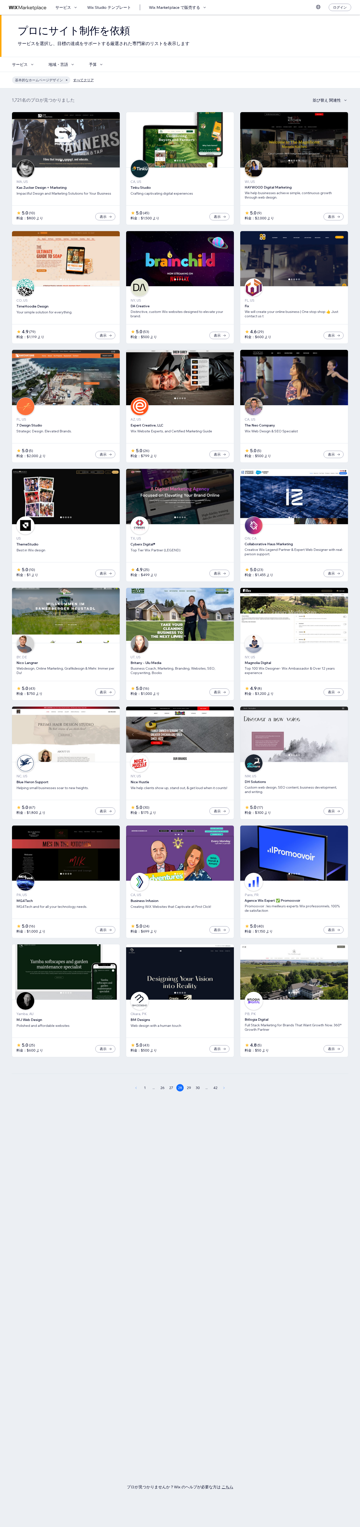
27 (171, 1088)
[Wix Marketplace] (28, 7)
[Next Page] (224, 1087)
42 (215, 1088)
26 (162, 1088)
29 (189, 1088)
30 (198, 1088)
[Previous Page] (136, 1087)
